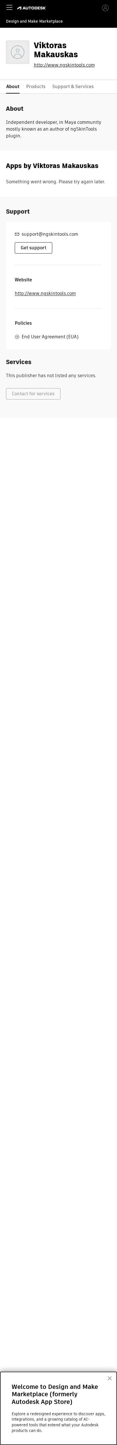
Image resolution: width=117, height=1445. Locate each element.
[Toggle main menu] (9, 7)
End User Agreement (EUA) (50, 336)
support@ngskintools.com (50, 234)
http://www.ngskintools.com (64, 65)
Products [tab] (35, 86)
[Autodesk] (32, 8)
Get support (33, 248)
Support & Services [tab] (73, 86)
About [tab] (12, 86)
